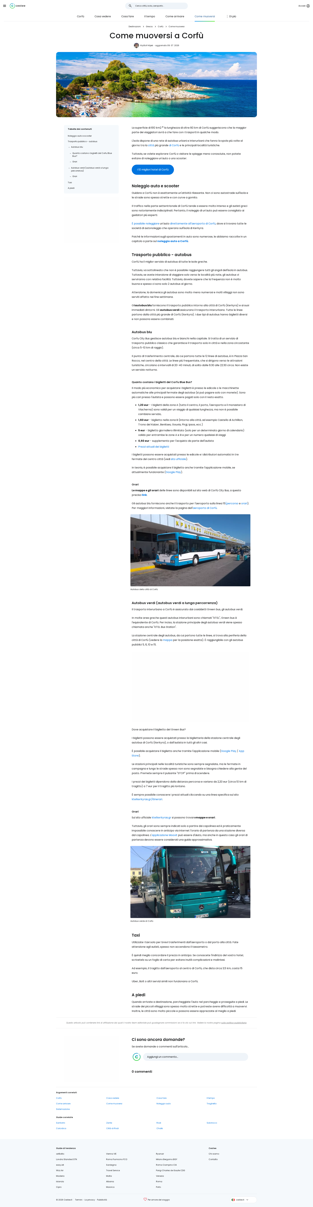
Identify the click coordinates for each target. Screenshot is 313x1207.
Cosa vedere (103, 16)
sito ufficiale (178, 459)
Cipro (58, 1187)
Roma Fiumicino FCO (116, 1159)
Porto (158, 1187)
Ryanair (160, 1153)
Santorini (60, 1122)
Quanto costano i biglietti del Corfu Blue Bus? (92, 154)
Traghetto (211, 1103)
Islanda (60, 1181)
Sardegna (111, 1164)
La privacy (90, 1199)
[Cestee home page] (17, 5)
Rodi (158, 1122)
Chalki (159, 1128)
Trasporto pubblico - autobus (82, 141)
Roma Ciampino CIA (166, 1164)
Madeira (60, 1176)
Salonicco (212, 1122)
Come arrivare (174, 16)
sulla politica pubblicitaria (233, 1022)
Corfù (80, 16)
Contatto (213, 1159)
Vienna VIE (111, 1153)
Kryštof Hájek (146, 45)
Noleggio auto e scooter (80, 135)
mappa (167, 640)
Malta (109, 1176)
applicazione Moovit (164, 835)
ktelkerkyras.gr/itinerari (147, 799)
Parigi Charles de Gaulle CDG (170, 1170)
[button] (4, 5)
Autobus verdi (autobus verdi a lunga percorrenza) (89, 169)
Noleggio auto (163, 1103)
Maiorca (110, 1187)
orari (244, 503)
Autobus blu (77, 147)
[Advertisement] (91, 220)
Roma (159, 1181)
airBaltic (60, 1153)
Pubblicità (102, 1199)
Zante (109, 1122)
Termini (78, 1199)
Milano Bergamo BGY (166, 1159)
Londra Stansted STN (66, 1159)
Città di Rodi (112, 1128)
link (144, 495)
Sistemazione (63, 1109)
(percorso (231, 503)
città (151, 145)
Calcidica (61, 1128)
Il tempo (149, 16)
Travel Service (113, 1170)
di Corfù (174, 145)
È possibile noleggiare (145, 223)
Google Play (173, 472)
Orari (74, 161)
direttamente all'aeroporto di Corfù (193, 223)
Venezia (160, 1176)
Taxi (70, 182)
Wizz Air (59, 1170)
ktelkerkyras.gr (161, 817)
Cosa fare (127, 16)
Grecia (149, 26)
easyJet (60, 1164)
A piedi (71, 188)
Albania (110, 1181)
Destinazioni (135, 26)
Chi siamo (214, 1153)
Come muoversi (205, 16)
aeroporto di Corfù (205, 508)
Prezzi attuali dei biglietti (153, 447)
